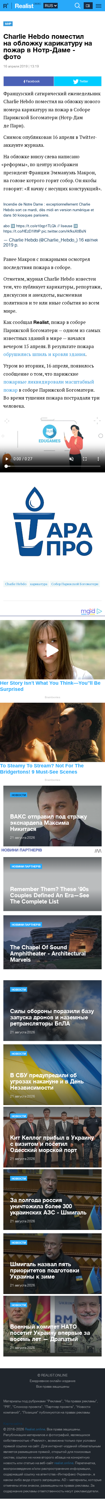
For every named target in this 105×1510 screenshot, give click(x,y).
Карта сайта (12, 1424)
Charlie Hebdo (15, 584)
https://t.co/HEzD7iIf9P (21, 231)
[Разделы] (99, 2)
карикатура (38, 584)
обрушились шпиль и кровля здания (44, 354)
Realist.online (35, 1429)
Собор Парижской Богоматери (74, 584)
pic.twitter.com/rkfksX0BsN (63, 231)
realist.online (63, 1463)
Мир (8, 23)
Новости (19, 795)
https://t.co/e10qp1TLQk (36, 226)
